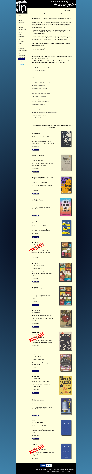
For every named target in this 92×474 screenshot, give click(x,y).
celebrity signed (21, 39)
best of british (21, 31)
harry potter (21, 25)
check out (20, 17)
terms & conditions (22, 57)
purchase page (21, 36)
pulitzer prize (21, 53)
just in (20, 18)
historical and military (22, 29)
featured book (21, 22)
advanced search (22, 55)
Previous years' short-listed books (51, 125)
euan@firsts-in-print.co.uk (53, 471)
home (20, 15)
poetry (20, 34)
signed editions (21, 38)
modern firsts (21, 24)
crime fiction (21, 27)
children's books (21, 32)
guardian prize (21, 48)
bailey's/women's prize (23, 50)
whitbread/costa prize (22, 52)
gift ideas (20, 20)
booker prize (21, 46)
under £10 (20, 43)
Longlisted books (37, 125)
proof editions (21, 41)
